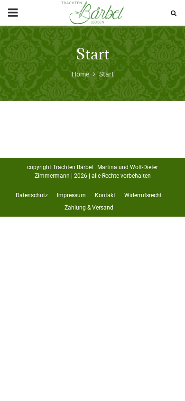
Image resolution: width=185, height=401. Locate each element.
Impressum (71, 195)
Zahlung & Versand (89, 207)
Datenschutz (32, 195)
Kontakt (105, 195)
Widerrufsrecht (143, 195)
